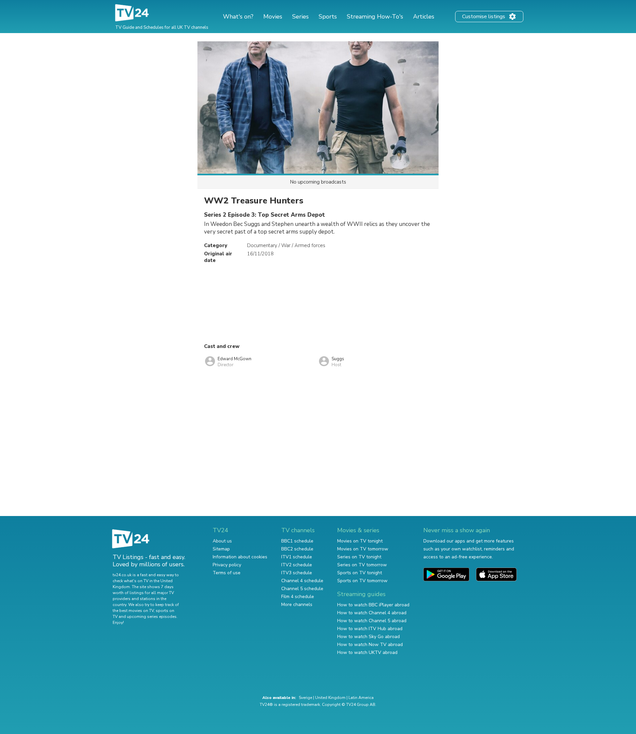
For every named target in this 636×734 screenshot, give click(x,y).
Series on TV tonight (359, 557)
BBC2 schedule (297, 549)
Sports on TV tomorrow (362, 581)
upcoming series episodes (152, 616)
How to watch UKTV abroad (367, 652)
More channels (296, 604)
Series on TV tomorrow (362, 565)
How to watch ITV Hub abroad (369, 629)
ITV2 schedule (296, 565)
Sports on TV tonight (359, 573)
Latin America (361, 697)
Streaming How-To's (375, 17)
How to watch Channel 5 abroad (371, 621)
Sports (328, 17)
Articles (423, 17)
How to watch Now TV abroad (370, 644)
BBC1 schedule (297, 541)
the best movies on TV (133, 610)
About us (222, 541)
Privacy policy (227, 565)
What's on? (238, 17)
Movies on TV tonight (360, 541)
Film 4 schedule (297, 596)
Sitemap (221, 549)
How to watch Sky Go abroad (368, 636)
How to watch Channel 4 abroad (371, 613)
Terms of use (226, 573)
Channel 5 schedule (302, 588)
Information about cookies (240, 557)
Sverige (305, 697)
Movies (272, 17)
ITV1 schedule (296, 557)
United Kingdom (330, 697)
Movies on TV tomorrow (362, 549)
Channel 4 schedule (302, 581)
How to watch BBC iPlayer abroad (373, 605)
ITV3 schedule (296, 573)
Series (300, 17)
